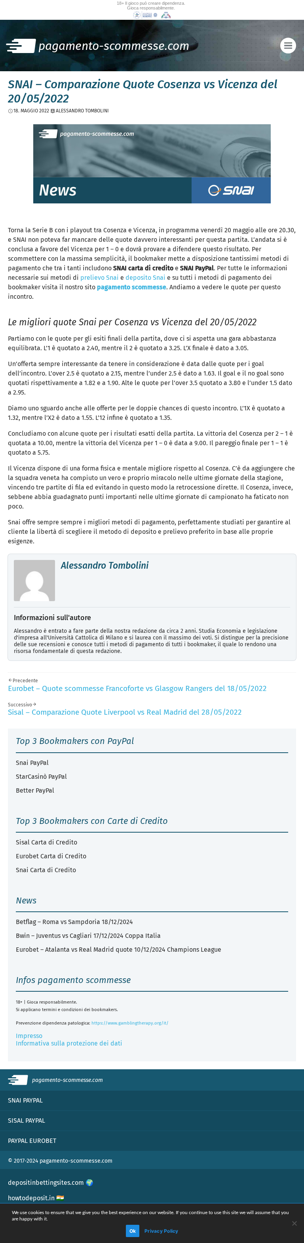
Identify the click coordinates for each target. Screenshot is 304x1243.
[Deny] (294, 1223)
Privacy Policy (161, 1231)
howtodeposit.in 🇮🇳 (36, 1198)
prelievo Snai (99, 277)
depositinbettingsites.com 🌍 (50, 1182)
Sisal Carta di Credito (46, 842)
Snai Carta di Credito (46, 870)
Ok (132, 1231)
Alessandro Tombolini (104, 565)
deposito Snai (145, 277)
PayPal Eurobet (32, 1140)
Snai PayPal (32, 763)
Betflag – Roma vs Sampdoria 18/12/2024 (74, 922)
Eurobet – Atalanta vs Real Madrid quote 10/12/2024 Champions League (118, 949)
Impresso (29, 1036)
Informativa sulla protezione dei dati (69, 1043)
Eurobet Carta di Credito (51, 856)
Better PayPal (35, 790)
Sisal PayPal (26, 1120)
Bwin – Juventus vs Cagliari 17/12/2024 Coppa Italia (88, 935)
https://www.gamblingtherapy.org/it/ (130, 1023)
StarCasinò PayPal (41, 776)
